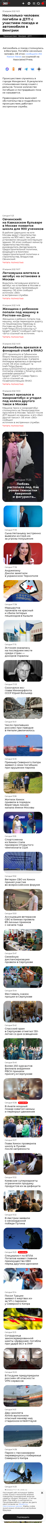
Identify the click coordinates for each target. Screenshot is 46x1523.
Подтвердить (23, 1517)
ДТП (30, 36)
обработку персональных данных (15, 1505)
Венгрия (22, 36)
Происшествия (10, 36)
